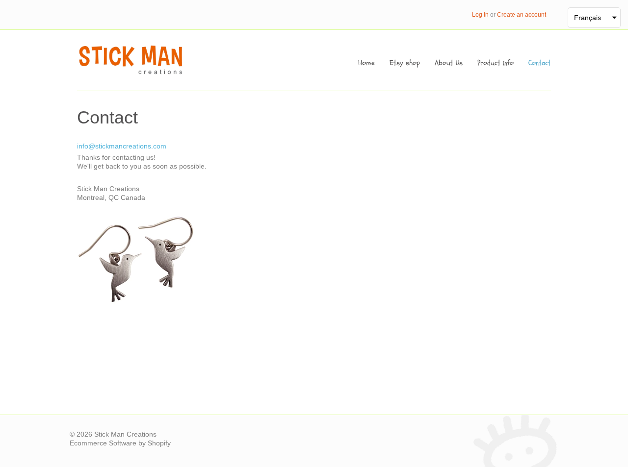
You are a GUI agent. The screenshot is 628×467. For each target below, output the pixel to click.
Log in (480, 14)
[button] (594, 17)
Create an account (521, 14)
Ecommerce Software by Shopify (120, 443)
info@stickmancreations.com (121, 146)
